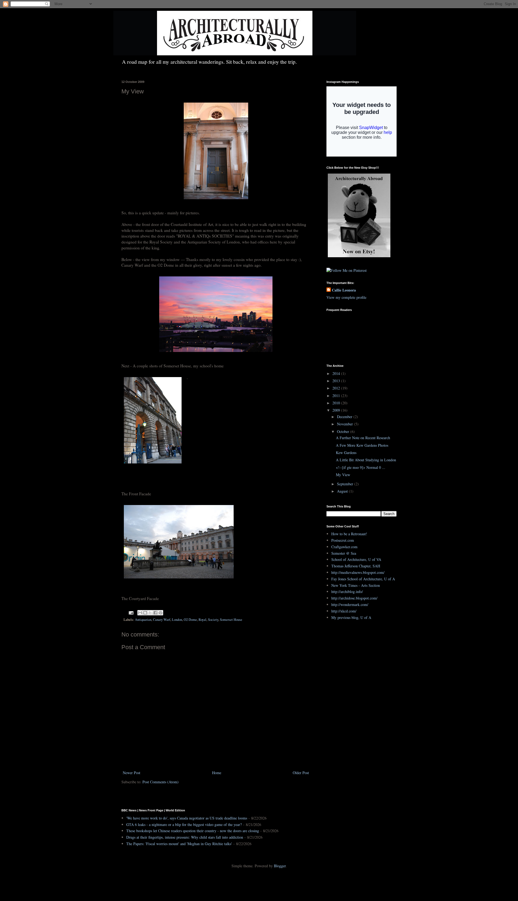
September (345, 483)
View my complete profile (346, 297)
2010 (336, 402)
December (345, 416)
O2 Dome (190, 619)
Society (213, 619)
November (345, 423)
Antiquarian (143, 619)
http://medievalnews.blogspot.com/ (357, 572)
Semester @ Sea (343, 553)
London (177, 619)
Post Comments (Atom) (160, 781)
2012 (336, 388)
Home (216, 772)
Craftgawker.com (344, 546)
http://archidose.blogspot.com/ (354, 598)
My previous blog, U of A (351, 617)
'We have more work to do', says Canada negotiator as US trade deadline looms (186, 818)
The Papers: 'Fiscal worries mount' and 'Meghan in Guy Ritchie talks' (179, 843)
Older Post (301, 772)
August (343, 491)
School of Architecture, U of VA (356, 559)
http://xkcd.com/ (343, 611)
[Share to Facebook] (155, 612)
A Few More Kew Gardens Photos (362, 445)
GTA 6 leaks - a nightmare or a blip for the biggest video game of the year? (184, 824)
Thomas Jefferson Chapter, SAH (355, 565)
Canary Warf (161, 619)
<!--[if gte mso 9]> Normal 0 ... (360, 467)
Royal (202, 619)
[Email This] (140, 612)
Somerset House (231, 619)
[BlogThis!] (145, 612)
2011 (336, 395)
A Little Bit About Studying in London (366, 459)
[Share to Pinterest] (160, 612)
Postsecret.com (342, 540)
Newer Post (131, 772)
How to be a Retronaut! (349, 533)
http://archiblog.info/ (347, 591)
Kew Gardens (346, 452)
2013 (336, 380)
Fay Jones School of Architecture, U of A (363, 578)
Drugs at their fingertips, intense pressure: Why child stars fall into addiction (184, 837)
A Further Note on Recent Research (363, 437)
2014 (336, 373)
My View (343, 474)
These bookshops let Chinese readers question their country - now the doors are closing (192, 830)
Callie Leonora (344, 290)
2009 (336, 410)
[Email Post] (130, 612)
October (343, 431)
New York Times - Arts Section (355, 585)
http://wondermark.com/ (349, 604)
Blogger (280, 865)
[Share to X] (150, 612)
